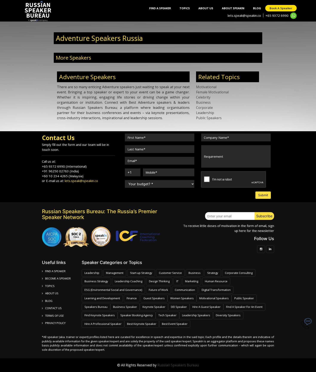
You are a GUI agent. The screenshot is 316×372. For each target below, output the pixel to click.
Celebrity (203, 97)
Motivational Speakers (214, 298)
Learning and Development (102, 298)
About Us (205, 8)
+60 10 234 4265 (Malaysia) (62, 176)
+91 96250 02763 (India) (60, 171)
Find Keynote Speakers (99, 315)
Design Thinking (159, 281)
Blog (257, 8)
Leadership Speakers (196, 315)
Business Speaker (125, 307)
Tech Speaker (167, 315)
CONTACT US (53, 308)
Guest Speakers (154, 298)
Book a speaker (281, 8)
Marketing (191, 281)
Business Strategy (96, 281)
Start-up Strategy (141, 273)
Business (203, 102)
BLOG (48, 301)
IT (177, 281)
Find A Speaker (160, 8)
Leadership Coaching (128, 281)
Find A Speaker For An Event (244, 307)
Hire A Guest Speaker (206, 307)
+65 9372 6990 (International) (64, 166)
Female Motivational (212, 92)
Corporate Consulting (239, 273)
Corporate (204, 107)
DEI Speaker (179, 307)
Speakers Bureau (95, 307)
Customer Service (170, 273)
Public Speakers (209, 118)
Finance (132, 298)
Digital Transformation (216, 290)
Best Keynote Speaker (141, 324)
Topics (184, 8)
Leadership (205, 112)
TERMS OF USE (54, 316)
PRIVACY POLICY (55, 323)
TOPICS (50, 286)
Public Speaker (244, 298)
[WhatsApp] (293, 15)
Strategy (212, 273)
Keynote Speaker (154, 307)
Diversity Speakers (228, 315)
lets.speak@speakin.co (244, 15)
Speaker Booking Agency (136, 315)
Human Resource (216, 281)
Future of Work (158, 290)
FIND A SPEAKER (55, 271)
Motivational (206, 87)
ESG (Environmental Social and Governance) (113, 290)
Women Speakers (182, 298)
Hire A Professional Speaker (102, 324)
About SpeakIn (233, 8)
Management (114, 273)
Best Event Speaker (174, 324)
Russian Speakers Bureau (178, 365)
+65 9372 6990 (276, 15)
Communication (185, 290)
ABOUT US (51, 293)
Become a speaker (58, 278)
